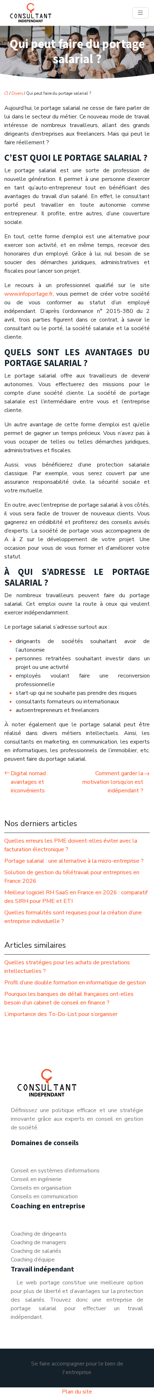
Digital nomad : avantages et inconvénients (29, 782)
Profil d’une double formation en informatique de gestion (75, 983)
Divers (17, 93)
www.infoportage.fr (28, 294)
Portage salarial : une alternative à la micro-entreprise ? (74, 861)
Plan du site (77, 1392)
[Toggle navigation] (140, 13)
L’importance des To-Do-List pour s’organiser (60, 1014)
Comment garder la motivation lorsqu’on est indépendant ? (112, 782)
